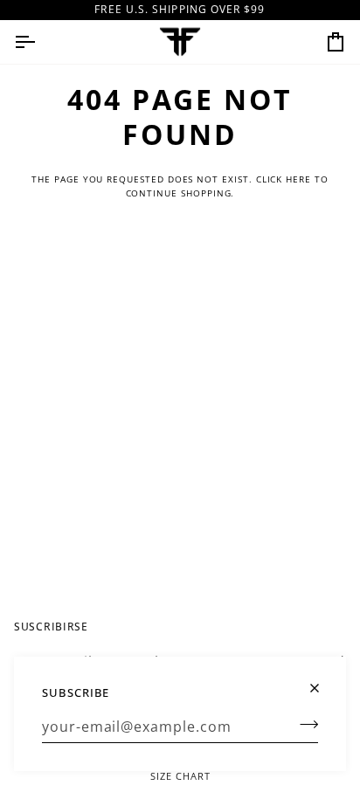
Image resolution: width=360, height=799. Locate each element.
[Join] (303, 724)
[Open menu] (40, 42)
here (298, 179)
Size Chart (180, 775)
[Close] (322, 681)
